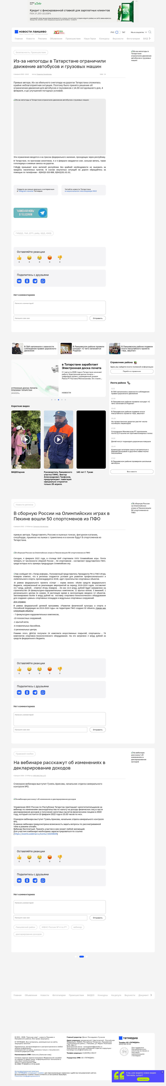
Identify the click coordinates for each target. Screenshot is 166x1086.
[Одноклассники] (27, 281)
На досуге (116, 995)
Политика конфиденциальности (27, 1076)
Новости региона (24, 504)
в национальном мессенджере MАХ (81, 191)
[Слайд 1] (51, 399)
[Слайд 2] (55, 399)
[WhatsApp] (43, 281)
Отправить (97, 318)
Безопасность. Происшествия (31, 52)
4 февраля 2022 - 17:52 (21, 526)
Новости (30, 38)
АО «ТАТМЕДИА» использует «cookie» (29, 1073)
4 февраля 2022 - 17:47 (21, 775)
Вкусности (118, 38)
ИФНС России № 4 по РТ (54, 927)
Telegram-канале (26, 191)
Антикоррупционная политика (27, 1071)
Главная (19, 38)
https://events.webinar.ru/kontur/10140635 (35, 834)
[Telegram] (35, 281)
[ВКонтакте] (19, 281)
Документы (144, 995)
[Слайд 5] (65, 399)
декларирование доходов (29, 934)
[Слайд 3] (58, 399)
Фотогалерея (133, 38)
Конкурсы (104, 38)
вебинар (78, 927)
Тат (123, 32)
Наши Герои (90, 38)
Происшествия (73, 38)
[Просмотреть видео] (25, 439)
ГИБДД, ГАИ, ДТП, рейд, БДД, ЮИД (33, 233)
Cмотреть (143, 1079)
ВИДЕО (90, 995)
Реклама (42, 38)
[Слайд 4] (61, 399)
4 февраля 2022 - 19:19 (21, 74)
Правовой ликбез (24, 753)
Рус (112, 32)
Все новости (132, 471)
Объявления (56, 38)
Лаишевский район (25, 927)
